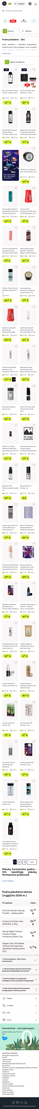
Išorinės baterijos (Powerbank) (13, 1086)
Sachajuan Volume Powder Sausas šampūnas (8, 765)
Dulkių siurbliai (7, 1090)
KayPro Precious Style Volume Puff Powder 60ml (27, 409)
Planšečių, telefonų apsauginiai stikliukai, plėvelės (19, 1068)
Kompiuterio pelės (8, 1074)
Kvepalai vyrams (8, 1070)
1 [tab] (16, 1048)
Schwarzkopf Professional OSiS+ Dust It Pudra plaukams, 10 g (28, 211)
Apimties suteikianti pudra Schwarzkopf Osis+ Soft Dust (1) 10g (27, 330)
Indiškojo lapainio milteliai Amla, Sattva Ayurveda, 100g (27, 646)
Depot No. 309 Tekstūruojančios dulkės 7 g (10, 488)
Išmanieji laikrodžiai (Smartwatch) (14, 1064)
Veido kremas (7, 1059)
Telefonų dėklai (7, 1084)
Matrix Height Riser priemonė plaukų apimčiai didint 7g (26, 804)
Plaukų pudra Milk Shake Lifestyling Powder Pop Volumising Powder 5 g (10, 567)
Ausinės (5, 1080)
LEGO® (4, 1057)
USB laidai (5, 1078)
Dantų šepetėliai (8, 1094)
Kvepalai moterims (8, 1076)
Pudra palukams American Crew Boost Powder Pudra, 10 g (27, 290)
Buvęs (7, 862)
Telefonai (5, 1072)
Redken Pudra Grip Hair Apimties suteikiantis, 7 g (10, 290)
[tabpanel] (19, 1036)
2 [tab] (21, 1048)
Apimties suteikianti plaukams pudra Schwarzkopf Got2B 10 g (10, 606)
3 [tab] (24, 1048)
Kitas (32, 862)
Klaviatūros (6, 1066)
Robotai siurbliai (8, 1092)
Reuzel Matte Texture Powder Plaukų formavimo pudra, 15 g (9, 132)
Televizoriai (6, 1061)
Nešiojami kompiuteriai (10, 1055)
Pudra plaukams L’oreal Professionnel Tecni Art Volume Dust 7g (10, 646)
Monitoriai (5, 1088)
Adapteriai (6, 1082)
